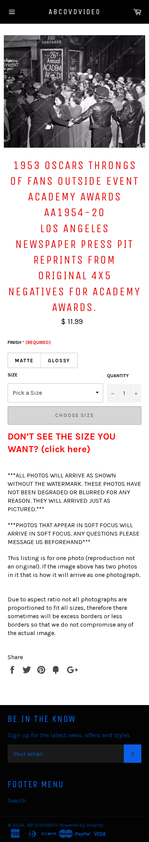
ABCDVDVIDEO (75, 11)
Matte (24, 360)
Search (17, 800)
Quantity (118, 375)
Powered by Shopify (81, 825)
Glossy (59, 360)
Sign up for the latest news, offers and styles (69, 735)
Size (13, 375)
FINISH (29, 342)
